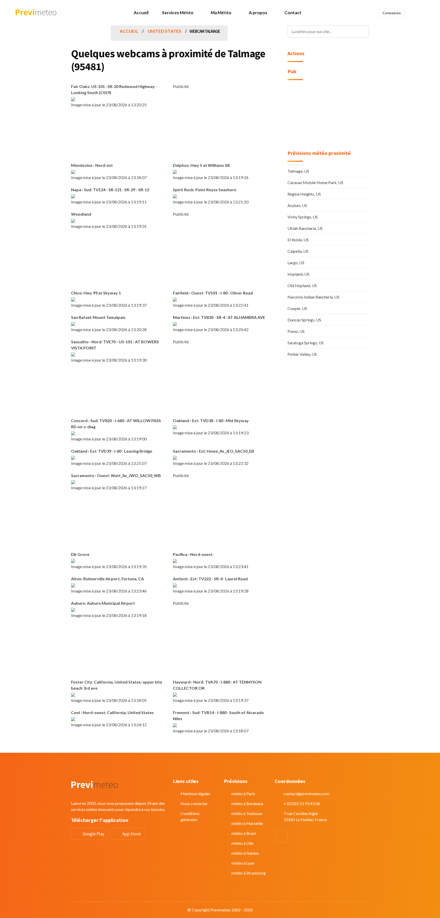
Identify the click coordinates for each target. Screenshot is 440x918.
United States (164, 31)
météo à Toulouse (246, 813)
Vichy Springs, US (302, 216)
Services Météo (178, 12)
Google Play (93, 834)
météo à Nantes (245, 853)
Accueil (141, 12)
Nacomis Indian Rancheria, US (313, 296)
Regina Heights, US (304, 193)
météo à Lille (242, 843)
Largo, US (295, 262)
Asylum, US (297, 205)
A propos (258, 12)
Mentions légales (195, 793)
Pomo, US (296, 331)
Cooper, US (297, 308)
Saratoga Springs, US (305, 342)
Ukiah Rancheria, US (305, 228)
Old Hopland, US (302, 285)
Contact (292, 12)
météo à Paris (243, 793)
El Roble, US (298, 239)
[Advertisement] (220, 125)
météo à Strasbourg (248, 872)
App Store (131, 834)
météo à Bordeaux (247, 803)
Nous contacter (194, 803)
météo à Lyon (242, 863)
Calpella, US (297, 251)
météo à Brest (243, 833)
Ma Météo (221, 12)
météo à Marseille (247, 823)
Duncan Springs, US (304, 319)
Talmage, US (298, 171)
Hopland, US (298, 274)
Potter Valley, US (302, 354)
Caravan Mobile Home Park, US (315, 182)
